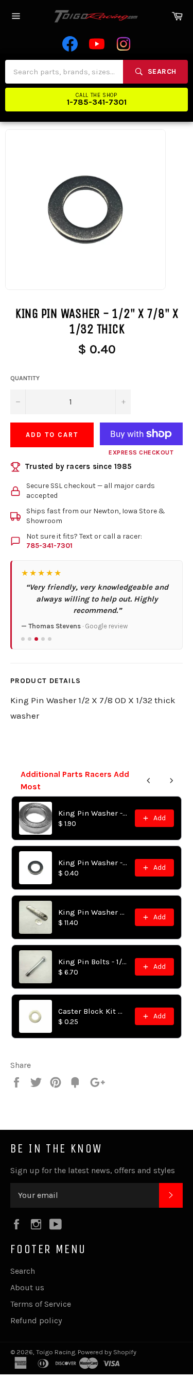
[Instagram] (123, 44)
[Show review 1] (23, 639)
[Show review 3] (36, 639)
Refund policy (36, 1320)
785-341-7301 (49, 545)
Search (22, 1271)
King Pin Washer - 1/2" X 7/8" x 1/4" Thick (93, 813)
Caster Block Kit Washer (93, 1011)
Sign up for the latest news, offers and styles (92, 1170)
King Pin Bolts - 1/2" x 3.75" (93, 961)
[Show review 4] (43, 639)
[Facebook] (70, 44)
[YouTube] (96, 44)
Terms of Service (40, 1304)
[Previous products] (148, 780)
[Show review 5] (49, 639)
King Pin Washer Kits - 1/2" (93, 912)
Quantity (25, 378)
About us (27, 1287)
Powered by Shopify (107, 1352)
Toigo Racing (55, 1352)
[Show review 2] (29, 639)
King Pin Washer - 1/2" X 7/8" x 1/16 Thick (93, 862)
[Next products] (171, 780)
